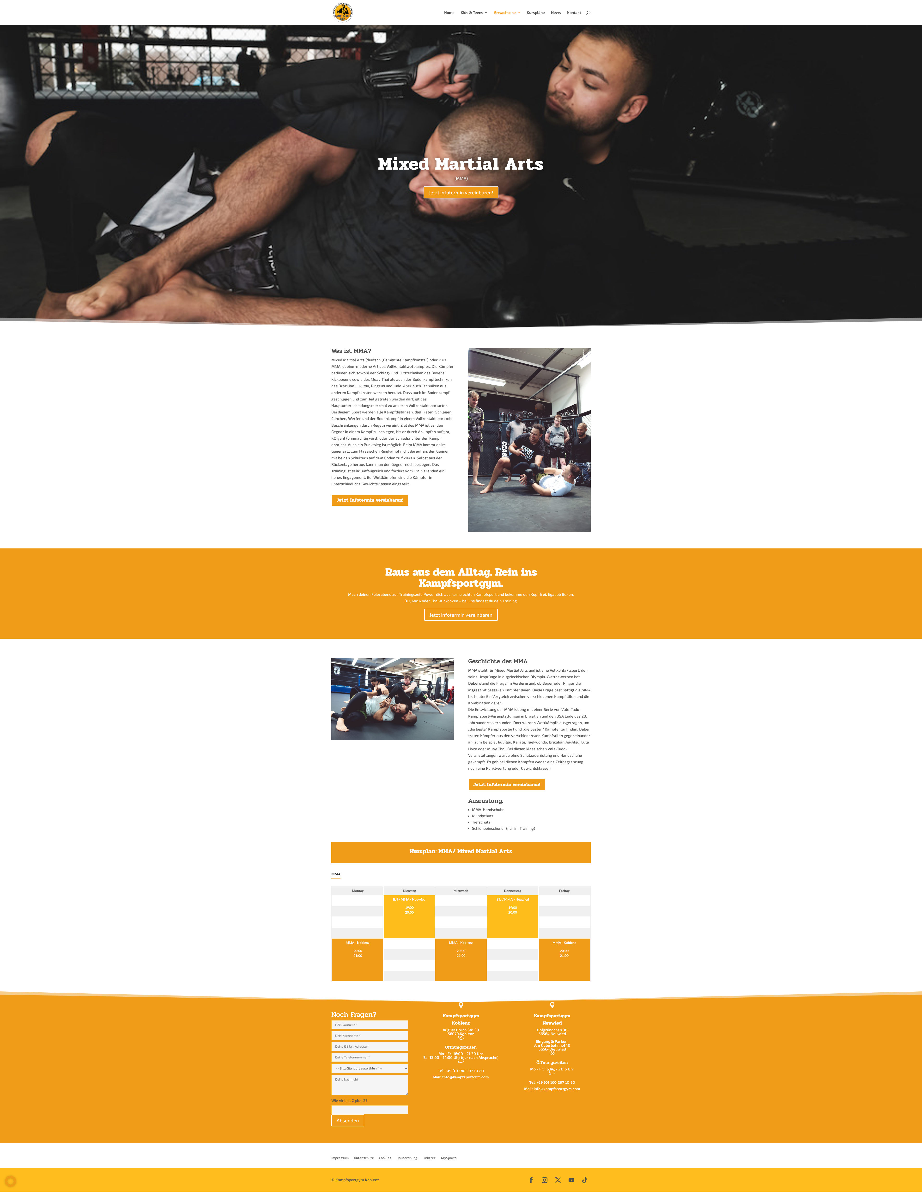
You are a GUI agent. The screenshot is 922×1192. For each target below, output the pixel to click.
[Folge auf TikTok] (585, 1180)
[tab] (335, 874)
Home (449, 13)
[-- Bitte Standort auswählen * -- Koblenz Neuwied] (369, 1067)
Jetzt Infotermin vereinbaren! (461, 192)
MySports (448, 1158)
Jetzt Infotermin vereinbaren (461, 615)
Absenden (348, 1120)
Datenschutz (364, 1158)
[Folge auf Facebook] (531, 1180)
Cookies (385, 1158)
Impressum (340, 1158)
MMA (335, 874)
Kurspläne (536, 13)
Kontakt (574, 13)
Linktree (429, 1158)
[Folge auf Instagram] (544, 1180)
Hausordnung (406, 1158)
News (556, 13)
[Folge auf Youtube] (571, 1180)
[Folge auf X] (558, 1180)
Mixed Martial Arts (461, 164)
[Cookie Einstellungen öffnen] (10, 1185)
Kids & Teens (472, 13)
